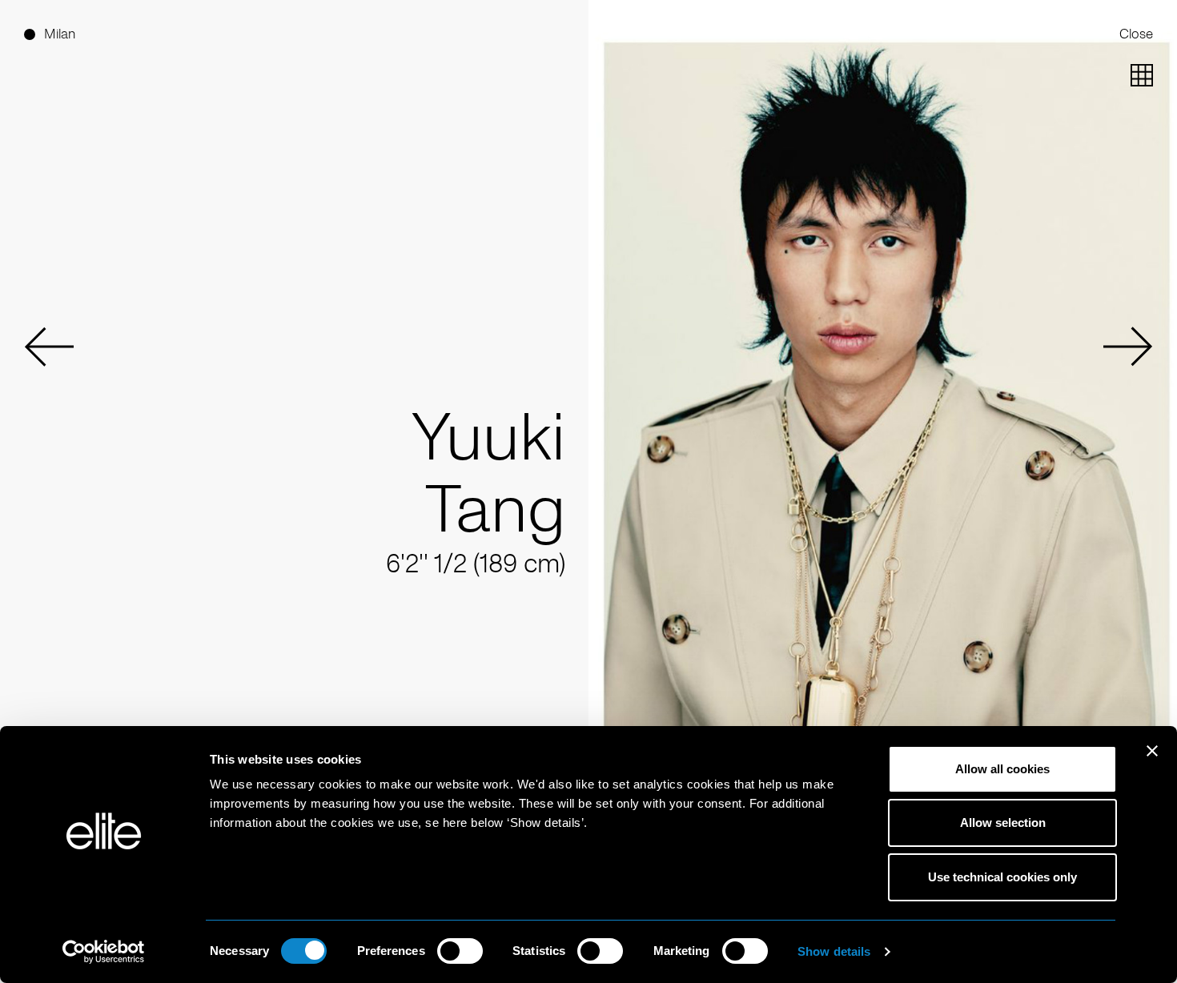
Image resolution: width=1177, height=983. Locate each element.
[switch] (460, 951)
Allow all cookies (1002, 769)
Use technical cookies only (1002, 877)
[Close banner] (1152, 761)
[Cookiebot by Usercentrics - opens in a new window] (104, 952)
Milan (59, 34)
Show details (833, 951)
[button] (49, 347)
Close (1136, 34)
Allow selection (1003, 822)
